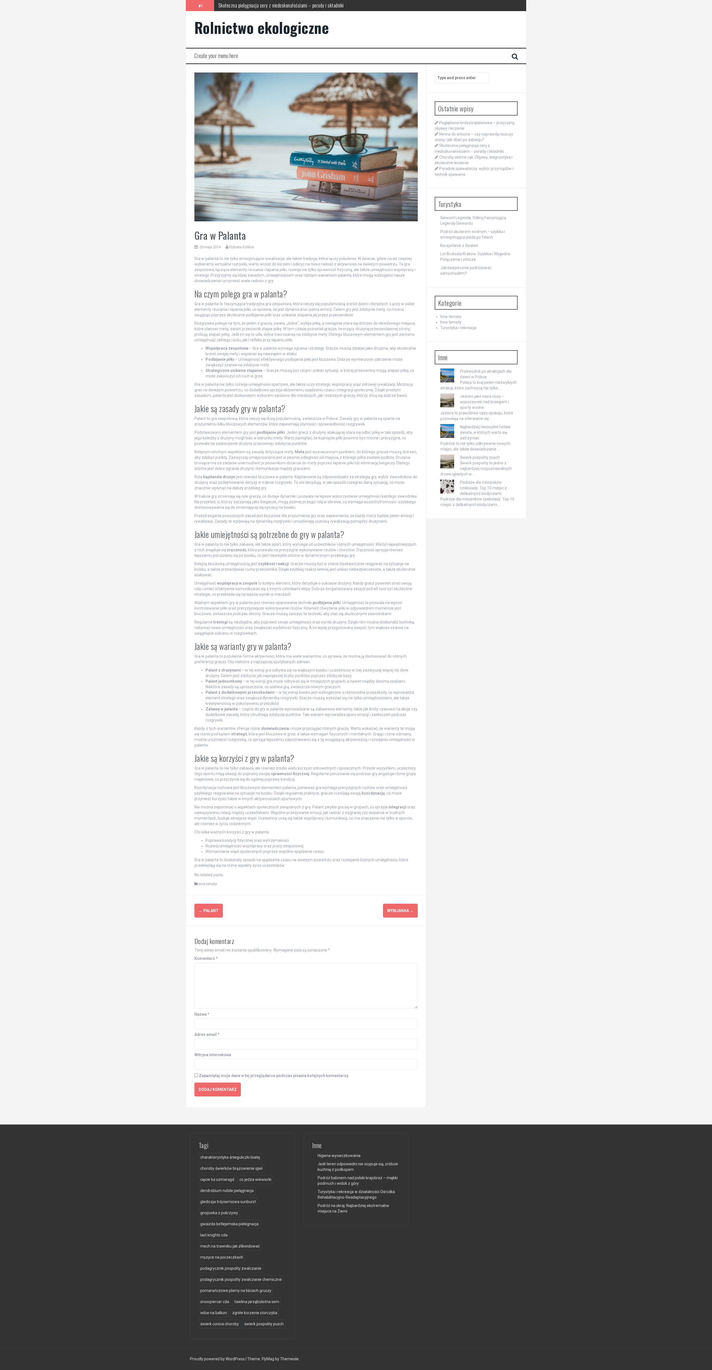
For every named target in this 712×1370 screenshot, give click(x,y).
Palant (209, 910)
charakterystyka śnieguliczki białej (230, 1157)
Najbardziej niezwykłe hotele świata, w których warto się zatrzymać (485, 432)
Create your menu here (216, 55)
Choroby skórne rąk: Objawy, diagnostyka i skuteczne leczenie (274, 5)
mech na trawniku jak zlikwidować (230, 1246)
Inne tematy (208, 884)
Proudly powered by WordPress (218, 1359)
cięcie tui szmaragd (217, 1179)
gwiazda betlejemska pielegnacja (229, 1224)
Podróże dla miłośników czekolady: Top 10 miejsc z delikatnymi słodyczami (483, 488)
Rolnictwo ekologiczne (261, 27)
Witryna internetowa (212, 1055)
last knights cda (214, 1235)
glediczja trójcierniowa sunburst (228, 1201)
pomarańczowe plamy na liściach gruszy (235, 1290)
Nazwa (201, 1014)
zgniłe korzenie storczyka (254, 1313)
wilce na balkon (213, 1313)
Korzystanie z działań (459, 245)
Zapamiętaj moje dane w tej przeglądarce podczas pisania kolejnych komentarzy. (274, 1075)
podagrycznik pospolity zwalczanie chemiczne (241, 1279)
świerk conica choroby (219, 1324)
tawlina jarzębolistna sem (256, 1301)
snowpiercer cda (214, 1301)
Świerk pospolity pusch (480, 457)
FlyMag (268, 1359)
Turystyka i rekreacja (458, 327)
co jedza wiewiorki (255, 1179)
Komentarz (206, 958)
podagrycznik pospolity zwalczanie (230, 1268)
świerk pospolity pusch (264, 1324)
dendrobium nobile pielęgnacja (227, 1190)
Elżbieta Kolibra (241, 247)
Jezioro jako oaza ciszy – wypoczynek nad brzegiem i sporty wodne (484, 402)
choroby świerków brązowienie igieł (231, 1168)
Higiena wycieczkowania (339, 1155)
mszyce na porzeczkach (221, 1257)
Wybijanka (400, 910)
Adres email (206, 1034)
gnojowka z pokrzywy (219, 1213)
